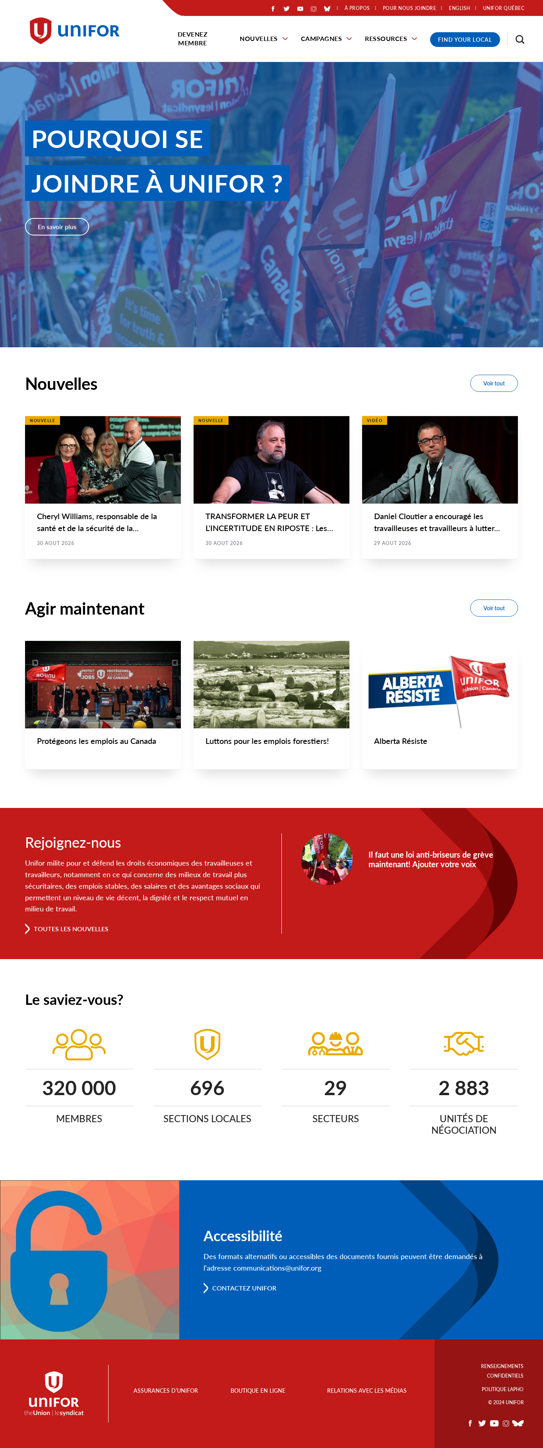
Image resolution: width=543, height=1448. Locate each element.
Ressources (386, 38)
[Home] (78, 30)
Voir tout (494, 383)
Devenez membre (193, 38)
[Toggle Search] (516, 39)
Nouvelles (259, 38)
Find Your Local (465, 39)
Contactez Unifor (244, 1288)
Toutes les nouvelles (71, 928)
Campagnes (321, 38)
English (459, 8)
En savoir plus (57, 226)
